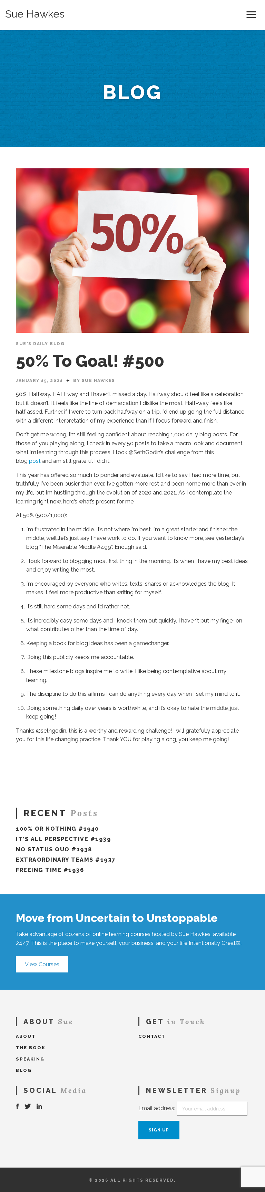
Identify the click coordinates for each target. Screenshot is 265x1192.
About (26, 1036)
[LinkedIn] (40, 1106)
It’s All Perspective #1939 (63, 839)
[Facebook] (17, 1106)
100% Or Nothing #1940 (57, 829)
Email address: (156, 1108)
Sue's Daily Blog (40, 343)
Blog (24, 1070)
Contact (151, 1036)
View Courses (42, 964)
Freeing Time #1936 (50, 870)
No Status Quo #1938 (54, 849)
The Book (31, 1047)
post (35, 461)
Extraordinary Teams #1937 (66, 859)
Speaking (30, 1059)
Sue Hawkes (35, 14)
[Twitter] (27, 1106)
